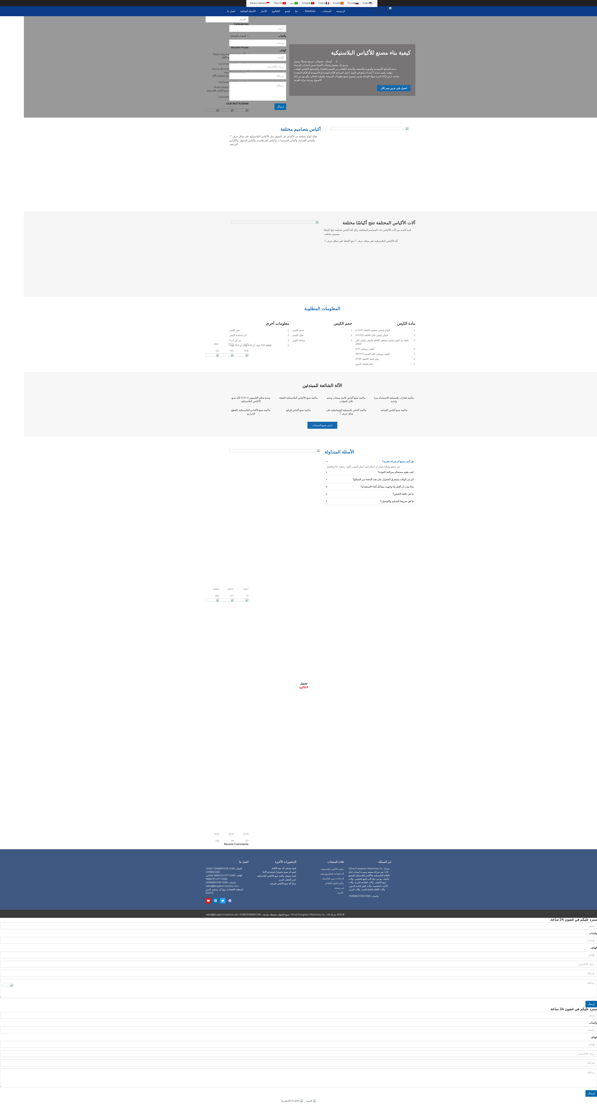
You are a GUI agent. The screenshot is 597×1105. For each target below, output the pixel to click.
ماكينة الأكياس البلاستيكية (332, 869)
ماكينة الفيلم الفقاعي (334, 883)
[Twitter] (223, 900)
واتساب (282, 35)
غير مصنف (339, 887)
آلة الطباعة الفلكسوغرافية (332, 873)
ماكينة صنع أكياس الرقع (298, 410)
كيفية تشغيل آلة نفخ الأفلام (284, 868)
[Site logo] (381, 11)
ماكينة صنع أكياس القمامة (394, 410)
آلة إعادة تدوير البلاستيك (333, 878)
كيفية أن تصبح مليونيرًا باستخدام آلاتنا (279, 872)
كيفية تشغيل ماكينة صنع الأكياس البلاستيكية (276, 875)
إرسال (280, 106)
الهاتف (283, 50)
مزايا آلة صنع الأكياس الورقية (283, 883)
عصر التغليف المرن (287, 879)
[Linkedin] (215, 900)
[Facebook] (230, 900)
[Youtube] (208, 900)
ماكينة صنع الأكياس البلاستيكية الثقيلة (298, 397)
